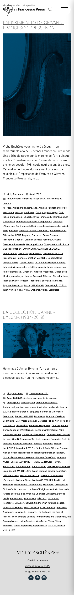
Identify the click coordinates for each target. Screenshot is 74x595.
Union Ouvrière (27, 521)
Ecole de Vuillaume (22, 443)
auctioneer (29, 212)
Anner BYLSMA (14, 398)
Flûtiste (55, 448)
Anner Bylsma (28, 402)
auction (19, 212)
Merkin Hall (59, 480)
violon (44, 290)
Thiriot (62, 285)
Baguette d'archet (19, 411)
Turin (5, 290)
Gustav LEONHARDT (21, 462)
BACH (6, 411)
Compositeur (45, 221)
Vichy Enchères (15, 194)
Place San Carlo (11, 280)
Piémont (47, 276)
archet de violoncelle (46, 402)
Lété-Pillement (48, 262)
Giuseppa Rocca (34, 244)
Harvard (48, 462)
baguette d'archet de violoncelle (46, 411)
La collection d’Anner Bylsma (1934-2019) (29, 315)
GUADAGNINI (29, 249)
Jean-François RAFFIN (58, 466)
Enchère (13, 230)
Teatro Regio (51, 285)
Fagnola (26, 235)
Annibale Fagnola (47, 207)
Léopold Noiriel (10, 262)
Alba (9, 207)
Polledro (24, 280)
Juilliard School (11, 475)
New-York (48, 484)
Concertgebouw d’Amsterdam (18, 430)
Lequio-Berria (27, 262)
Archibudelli (9, 407)
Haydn (57, 462)
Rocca (27, 285)
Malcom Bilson (23, 480)
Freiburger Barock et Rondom (49, 452)
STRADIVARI (37, 285)
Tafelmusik (19, 512)
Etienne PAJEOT (22, 448)
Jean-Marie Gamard (37, 471)
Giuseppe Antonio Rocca (56, 244)
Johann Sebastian (57, 471)
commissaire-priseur (26, 221)
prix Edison (30, 498)
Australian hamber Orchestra (52, 407)
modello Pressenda (43, 271)
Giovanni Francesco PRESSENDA (29, 198)
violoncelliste (40, 525)
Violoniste (54, 290)
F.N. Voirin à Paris (41, 448)
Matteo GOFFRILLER (42, 480)
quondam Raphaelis (52, 280)
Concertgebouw (60, 425)
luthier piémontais (12, 271)
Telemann (31, 512)
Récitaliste (8, 503)
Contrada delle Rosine (27, 226)
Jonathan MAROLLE (36, 258)
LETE (37, 262)
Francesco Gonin (40, 235)
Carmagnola (16, 217)
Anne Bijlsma (13, 402)
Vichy (20, 290)
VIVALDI (52, 525)
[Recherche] (51, 9)
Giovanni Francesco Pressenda (18, 457)
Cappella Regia (49, 212)
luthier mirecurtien (56, 267)
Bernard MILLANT (24, 416)
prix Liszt (41, 498)
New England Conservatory (28, 484)
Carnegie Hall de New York (51, 421)
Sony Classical (31, 507)
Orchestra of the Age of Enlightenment (34, 489)
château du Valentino (51, 217)
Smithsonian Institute (45, 503)
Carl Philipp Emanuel (26, 421)
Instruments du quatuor (45, 398)
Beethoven (8, 416)
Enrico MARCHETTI (39, 230)
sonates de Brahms (13, 507)
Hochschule (9, 466)
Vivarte (61, 525)
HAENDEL (38, 462)
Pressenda (35, 280)
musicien (15, 276)
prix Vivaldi (53, 498)
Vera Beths (41, 521)
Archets (27, 398)
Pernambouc (16, 498)
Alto (9, 198)
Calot (38, 212)
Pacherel (37, 276)
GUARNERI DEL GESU (48, 249)
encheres (23, 230)
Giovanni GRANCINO (45, 457)
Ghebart (19, 239)
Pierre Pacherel (60, 276)
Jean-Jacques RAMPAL (30, 253)
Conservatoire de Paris (33, 434)
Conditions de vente (38, 560)
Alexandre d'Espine (22, 207)
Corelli (15, 439)
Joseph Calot (55, 258)
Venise (12, 290)
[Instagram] (44, 577)
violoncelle (26, 525)
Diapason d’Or (27, 439)
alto (35, 207)
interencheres (10, 253)
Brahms (50, 416)
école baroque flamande (48, 439)
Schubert (19, 503)
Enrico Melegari (58, 230)
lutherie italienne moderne (16, 267)
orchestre (27, 276)
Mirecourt (28, 271)
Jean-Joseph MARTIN (14, 471)
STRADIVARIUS (47, 507)
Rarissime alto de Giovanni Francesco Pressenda (33, 25)
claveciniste (22, 425)
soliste (60, 503)
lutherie (61, 262)
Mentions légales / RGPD (37, 565)
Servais (29, 503)
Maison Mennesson (29, 475)
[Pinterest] (37, 577)
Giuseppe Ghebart (12, 249)
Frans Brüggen (25, 452)
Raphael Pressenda (13, 285)
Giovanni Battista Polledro (38, 239)
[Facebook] (31, 577)
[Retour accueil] (9, 15)
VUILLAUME (9, 530)
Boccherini (39, 416)
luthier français (38, 267)
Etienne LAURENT (12, 235)
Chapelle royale (31, 217)
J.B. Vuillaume (39, 466)
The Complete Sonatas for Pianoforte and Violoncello (39, 516)
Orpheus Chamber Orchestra (41, 493)
